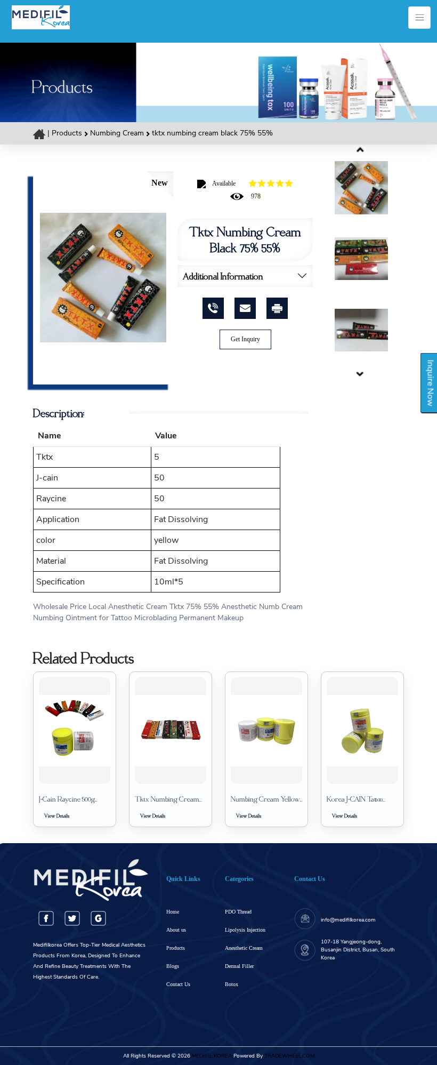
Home (172, 912)
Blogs (172, 966)
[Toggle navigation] (419, 17)
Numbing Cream (118, 133)
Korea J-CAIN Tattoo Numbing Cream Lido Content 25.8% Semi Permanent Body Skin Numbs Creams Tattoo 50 (361, 799)
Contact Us (178, 984)
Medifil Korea (211, 1056)
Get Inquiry (245, 339)
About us (176, 930)
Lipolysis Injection (245, 930)
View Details (56, 816)
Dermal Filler (239, 966)
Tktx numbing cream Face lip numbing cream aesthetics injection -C (167, 799)
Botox (231, 984)
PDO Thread (238, 912)
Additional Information (223, 276)
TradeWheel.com (289, 1056)
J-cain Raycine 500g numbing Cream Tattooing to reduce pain (74, 799)
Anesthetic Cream (244, 948)
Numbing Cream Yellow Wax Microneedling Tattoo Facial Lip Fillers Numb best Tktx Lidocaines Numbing (265, 799)
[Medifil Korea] (41, 16)
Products (67, 133)
